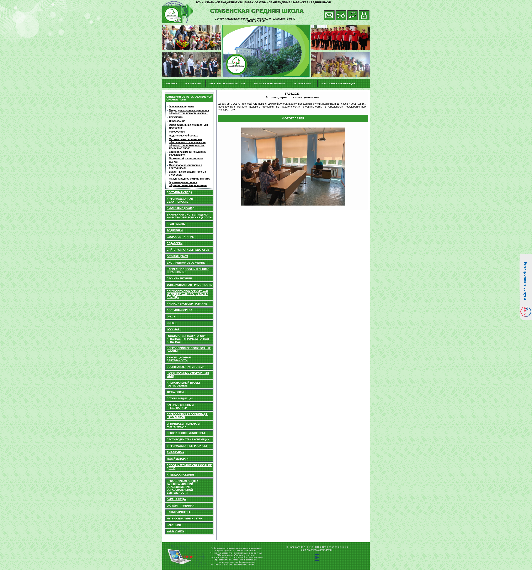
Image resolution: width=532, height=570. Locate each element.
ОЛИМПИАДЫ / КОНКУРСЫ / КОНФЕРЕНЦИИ (184, 425)
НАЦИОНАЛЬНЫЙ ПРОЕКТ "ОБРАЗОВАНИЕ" (183, 384)
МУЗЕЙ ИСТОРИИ (177, 458)
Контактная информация (338, 83)
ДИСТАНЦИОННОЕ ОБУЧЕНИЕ (186, 262)
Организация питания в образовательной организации (188, 184)
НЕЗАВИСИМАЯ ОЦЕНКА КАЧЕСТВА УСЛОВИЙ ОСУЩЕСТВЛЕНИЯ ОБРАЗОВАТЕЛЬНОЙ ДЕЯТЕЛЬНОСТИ (182, 487)
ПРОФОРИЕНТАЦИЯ (179, 278)
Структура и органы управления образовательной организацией (189, 112)
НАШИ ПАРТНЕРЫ (178, 512)
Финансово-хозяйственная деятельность (185, 167)
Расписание (193, 83)
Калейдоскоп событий (269, 83)
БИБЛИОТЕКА (175, 452)
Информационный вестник (227, 83)
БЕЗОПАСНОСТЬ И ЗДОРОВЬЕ (186, 433)
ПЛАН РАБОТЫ (176, 224)
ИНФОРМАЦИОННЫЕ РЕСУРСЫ (187, 446)
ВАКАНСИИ (174, 525)
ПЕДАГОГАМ (174, 243)
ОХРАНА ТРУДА (176, 499)
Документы (176, 117)
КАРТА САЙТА (175, 531)
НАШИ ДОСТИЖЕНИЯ (180, 474)
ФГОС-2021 (174, 329)
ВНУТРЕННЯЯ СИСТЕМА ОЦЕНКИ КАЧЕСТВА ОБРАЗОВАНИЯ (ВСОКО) (189, 216)
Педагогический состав (183, 135)
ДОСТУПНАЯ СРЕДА (179, 192)
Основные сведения (181, 106)
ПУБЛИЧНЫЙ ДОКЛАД (181, 208)
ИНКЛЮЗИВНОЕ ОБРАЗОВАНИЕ (187, 303)
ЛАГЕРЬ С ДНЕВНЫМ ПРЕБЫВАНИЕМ (180, 406)
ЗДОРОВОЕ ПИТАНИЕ (180, 236)
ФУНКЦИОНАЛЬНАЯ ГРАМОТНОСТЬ (189, 285)
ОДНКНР (172, 323)
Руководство (177, 131)
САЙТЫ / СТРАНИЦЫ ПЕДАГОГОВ (188, 249)
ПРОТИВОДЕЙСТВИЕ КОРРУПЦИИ (188, 439)
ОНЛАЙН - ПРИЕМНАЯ (181, 505)
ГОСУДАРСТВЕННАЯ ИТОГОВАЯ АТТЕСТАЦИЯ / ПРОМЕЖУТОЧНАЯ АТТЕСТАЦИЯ (188, 339)
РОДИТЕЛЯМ (175, 230)
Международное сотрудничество (189, 178)
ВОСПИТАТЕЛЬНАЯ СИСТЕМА (185, 367)
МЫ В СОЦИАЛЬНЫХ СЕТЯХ (184, 518)
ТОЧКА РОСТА (175, 392)
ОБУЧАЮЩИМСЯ (177, 256)
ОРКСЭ (171, 316)
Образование (177, 121)
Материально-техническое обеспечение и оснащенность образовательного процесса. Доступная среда (187, 144)
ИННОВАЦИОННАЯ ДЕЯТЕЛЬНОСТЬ (179, 359)
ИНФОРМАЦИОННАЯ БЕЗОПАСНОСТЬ (180, 200)
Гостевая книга (303, 83)
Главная (171, 83)
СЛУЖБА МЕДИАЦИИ (180, 398)
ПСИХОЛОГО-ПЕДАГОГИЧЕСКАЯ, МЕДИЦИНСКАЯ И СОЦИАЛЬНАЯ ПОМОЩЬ (187, 294)
